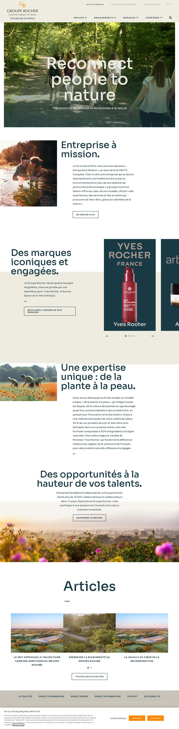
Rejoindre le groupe (89, 518)
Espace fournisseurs (124, 4)
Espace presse (152, 4)
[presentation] (107, 336)
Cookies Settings (118, 718)
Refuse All (137, 718)
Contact (132, 696)
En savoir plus (85, 214)
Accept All (155, 718)
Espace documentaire (108, 696)
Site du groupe (95, 4)
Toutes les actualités (89, 676)
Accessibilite (152, 696)
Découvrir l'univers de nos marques (45, 311)
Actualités (25, 696)
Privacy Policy (18, 725)
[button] (125, 336)
